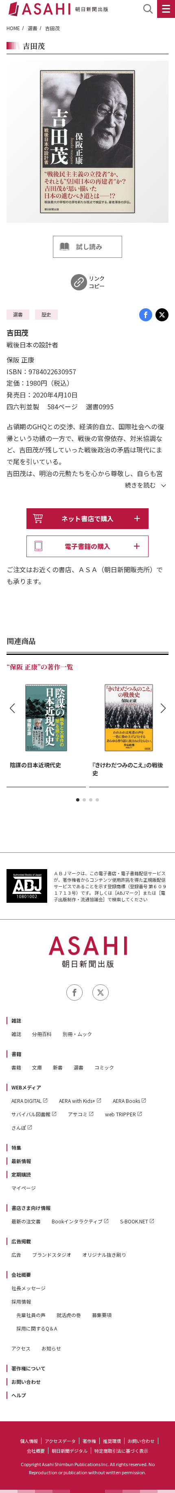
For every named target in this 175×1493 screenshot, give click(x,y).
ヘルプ (18, 1395)
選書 (32, 27)
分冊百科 (42, 1033)
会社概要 (21, 1274)
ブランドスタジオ (51, 1254)
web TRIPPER (120, 1114)
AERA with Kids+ (77, 1100)
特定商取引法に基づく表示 (121, 1450)
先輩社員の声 (31, 1314)
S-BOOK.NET (134, 1221)
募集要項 (102, 1314)
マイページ (23, 1187)
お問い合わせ (26, 1381)
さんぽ (18, 1127)
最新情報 (21, 1160)
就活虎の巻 (69, 1314)
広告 (16, 1254)
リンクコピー (97, 282)
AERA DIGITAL (26, 1100)
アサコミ (78, 1114)
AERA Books (126, 1100)
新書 (58, 1067)
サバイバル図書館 (30, 1114)
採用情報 (21, 1301)
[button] (77, 799)
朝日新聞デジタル (70, 1450)
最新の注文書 (26, 1221)
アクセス (21, 1348)
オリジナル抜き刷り (104, 1254)
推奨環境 (112, 1441)
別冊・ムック (77, 1033)
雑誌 (16, 1020)
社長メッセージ (28, 1287)
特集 (16, 1147)
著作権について (28, 1368)
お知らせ (51, 1348)
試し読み (89, 246)
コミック (104, 1067)
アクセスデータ (60, 1441)
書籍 (16, 1053)
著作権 (89, 1441)
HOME (13, 27)
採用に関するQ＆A (36, 1328)
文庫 (37, 1067)
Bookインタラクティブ (77, 1221)
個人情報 (29, 1441)
